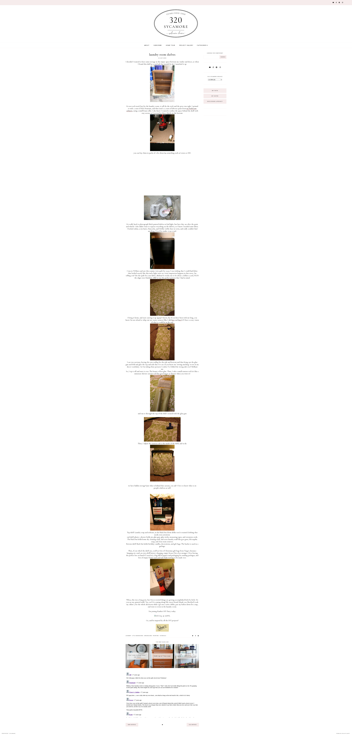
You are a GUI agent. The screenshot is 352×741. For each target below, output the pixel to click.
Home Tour (170, 45)
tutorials (163, 635)
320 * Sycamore (10, 733)
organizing (148, 635)
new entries (132, 724)
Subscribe (158, 45)
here (173, 320)
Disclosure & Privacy (215, 101)
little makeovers (137, 635)
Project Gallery (186, 45)
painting (156, 635)
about (146, 45)
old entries (193, 724)
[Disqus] (162, 695)
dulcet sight (346, 733)
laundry (128, 635)
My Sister (215, 96)
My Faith (215, 90)
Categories (202, 45)
